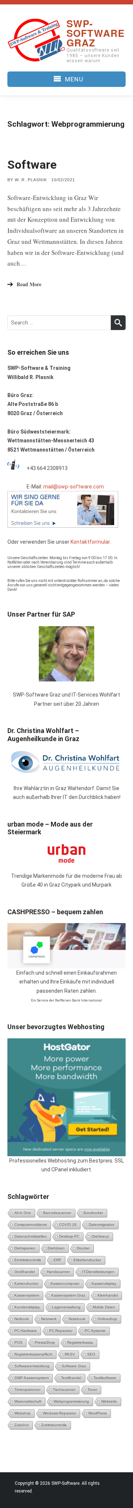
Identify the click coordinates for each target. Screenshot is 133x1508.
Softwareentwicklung (32, 1366)
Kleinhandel (108, 1295)
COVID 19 (67, 1225)
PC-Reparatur (60, 1331)
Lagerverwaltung (66, 1307)
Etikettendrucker (87, 1260)
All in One (22, 1213)
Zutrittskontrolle (54, 1425)
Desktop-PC (69, 1236)
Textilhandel (71, 1378)
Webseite (109, 1401)
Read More (29, 284)
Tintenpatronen (27, 1390)
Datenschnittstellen (30, 1236)
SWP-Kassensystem (31, 1378)
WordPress (97, 1413)
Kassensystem (26, 1295)
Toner (92, 1390)
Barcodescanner (57, 1213)
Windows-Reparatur (59, 1413)
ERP (57, 1260)
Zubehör (21, 1425)
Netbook (21, 1319)
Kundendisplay (27, 1307)
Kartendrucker (26, 1283)
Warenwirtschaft (27, 1401)
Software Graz (74, 1366)
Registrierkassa (80, 1342)
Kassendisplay (104, 1283)
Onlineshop (107, 1319)
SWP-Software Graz (95, 33)
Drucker (83, 1248)
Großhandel (24, 1272)
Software (32, 165)
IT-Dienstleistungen (98, 1272)
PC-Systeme (95, 1331)
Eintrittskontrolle (27, 1260)
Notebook (77, 1319)
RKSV (70, 1354)
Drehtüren (56, 1248)
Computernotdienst (30, 1225)
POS (18, 1342)
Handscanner (58, 1272)
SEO (91, 1354)
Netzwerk (49, 1319)
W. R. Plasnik (31, 180)
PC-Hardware (25, 1331)
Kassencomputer (65, 1283)
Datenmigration (102, 1225)
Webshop (22, 1413)
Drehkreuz (100, 1236)
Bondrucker (93, 1213)
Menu (74, 79)
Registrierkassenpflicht (33, 1354)
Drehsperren (24, 1248)
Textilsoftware (104, 1378)
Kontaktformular (90, 542)
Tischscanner (64, 1390)
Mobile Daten (104, 1307)
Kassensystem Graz (68, 1295)
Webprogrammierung (71, 1401)
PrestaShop (45, 1342)
